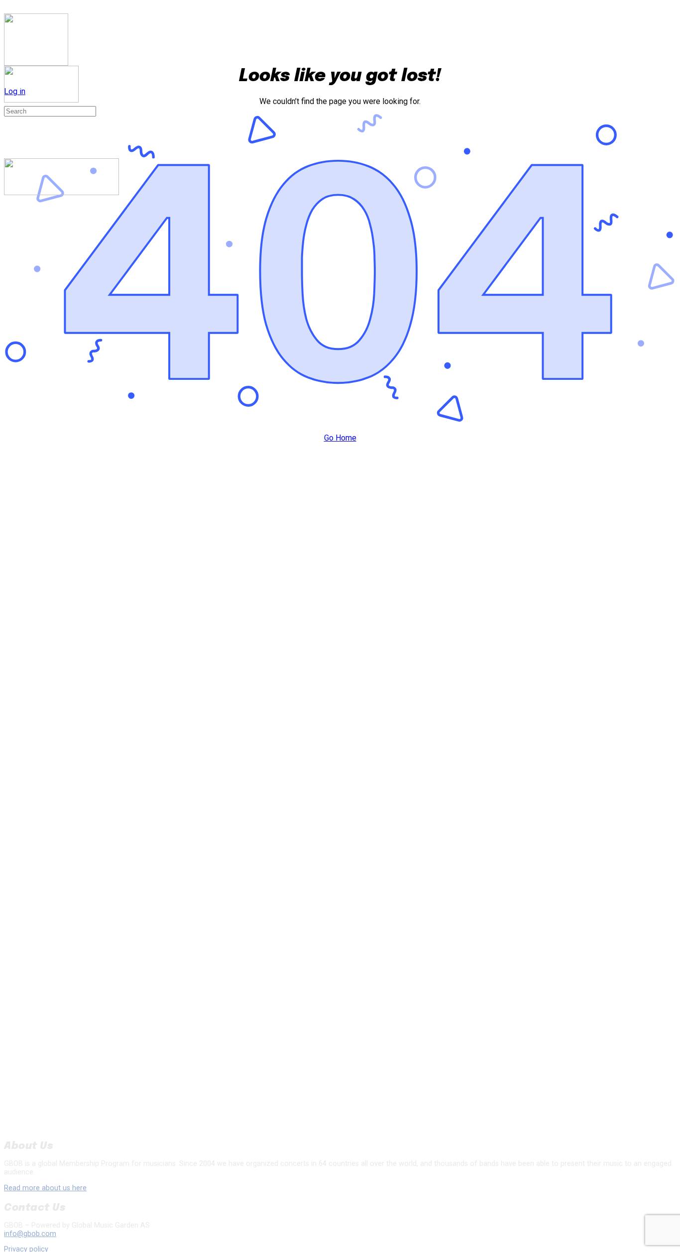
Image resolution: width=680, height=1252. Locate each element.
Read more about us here (45, 1188)
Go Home (340, 438)
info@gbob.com (30, 1234)
